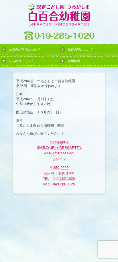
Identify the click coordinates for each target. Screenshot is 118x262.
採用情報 (74, 61)
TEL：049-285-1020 (59, 179)
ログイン (59, 159)
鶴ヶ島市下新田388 (59, 173)
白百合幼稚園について (24, 49)
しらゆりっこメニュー (24, 61)
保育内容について (80, 49)
